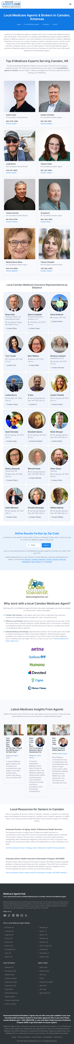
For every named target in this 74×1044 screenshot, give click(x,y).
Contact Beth (34, 365)
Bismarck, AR (43, 942)
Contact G (33, 404)
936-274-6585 (12, 268)
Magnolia (42, 559)
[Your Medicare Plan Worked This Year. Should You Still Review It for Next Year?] (14, 730)
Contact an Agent (10, 1004)
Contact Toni (11, 365)
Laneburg (34, 559)
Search (46, 545)
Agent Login (43, 967)
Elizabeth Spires (35, 432)
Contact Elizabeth (35, 441)
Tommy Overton (12, 213)
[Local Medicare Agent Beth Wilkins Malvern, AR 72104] (37, 344)
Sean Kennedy (11, 432)
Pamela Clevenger (36, 508)
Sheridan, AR (43, 938)
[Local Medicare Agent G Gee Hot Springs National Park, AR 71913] (37, 383)
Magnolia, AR (9, 935)
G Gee (30, 395)
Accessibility (47, 1037)
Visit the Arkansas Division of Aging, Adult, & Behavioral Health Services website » (36, 848)
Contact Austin (11, 124)
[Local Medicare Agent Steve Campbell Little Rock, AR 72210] (37, 303)
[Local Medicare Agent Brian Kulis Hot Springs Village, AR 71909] (14, 303)
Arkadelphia (26, 562)
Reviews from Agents (46, 982)
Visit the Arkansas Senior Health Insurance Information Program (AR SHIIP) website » (37, 873)
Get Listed (42, 989)
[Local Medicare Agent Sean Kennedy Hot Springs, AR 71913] (14, 420)
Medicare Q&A (9, 974)
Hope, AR (8, 953)
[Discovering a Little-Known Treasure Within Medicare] (60, 730)
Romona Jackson (58, 356)
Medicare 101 (9, 967)
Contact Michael (35, 478)
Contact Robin (57, 441)
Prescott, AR (9, 946)
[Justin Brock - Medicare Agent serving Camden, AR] (19, 145)
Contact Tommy (12, 222)
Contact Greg (45, 222)
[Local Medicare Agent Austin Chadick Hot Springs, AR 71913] (59, 383)
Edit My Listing (44, 971)
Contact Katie (12, 517)
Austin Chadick (57, 395)
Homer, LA (42, 931)
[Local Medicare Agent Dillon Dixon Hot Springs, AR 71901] (59, 457)
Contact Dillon (57, 480)
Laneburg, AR (9, 931)
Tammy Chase (46, 164)
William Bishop (56, 508)
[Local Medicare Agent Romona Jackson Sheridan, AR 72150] (59, 344)
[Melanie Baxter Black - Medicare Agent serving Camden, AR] (19, 243)
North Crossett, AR (45, 946)
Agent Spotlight (10, 996)
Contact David (57, 321)
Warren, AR (8, 957)
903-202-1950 (46, 219)
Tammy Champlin (47, 262)
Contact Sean (12, 441)
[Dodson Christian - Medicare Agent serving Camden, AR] (54, 96)
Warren (38, 562)
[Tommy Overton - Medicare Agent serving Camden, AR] (19, 194)
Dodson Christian (47, 115)
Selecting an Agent (11, 982)
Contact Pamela (35, 517)
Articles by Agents (10, 978)
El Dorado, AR (9, 927)
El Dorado (26, 559)
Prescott (63, 559)
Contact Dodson (46, 124)
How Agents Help (10, 971)
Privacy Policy (37, 1037)
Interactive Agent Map (12, 1000)
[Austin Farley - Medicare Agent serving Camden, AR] (19, 96)
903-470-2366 (12, 121)
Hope (33, 562)
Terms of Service (24, 1037)
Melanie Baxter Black (14, 262)
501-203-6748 (11, 219)
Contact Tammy (46, 173)
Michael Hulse (34, 469)
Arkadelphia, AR (10, 949)
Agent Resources (44, 993)
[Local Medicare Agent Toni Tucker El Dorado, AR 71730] (14, 344)
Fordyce (56, 559)
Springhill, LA (43, 927)
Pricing (41, 978)
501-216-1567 (46, 121)
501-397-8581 (46, 170)
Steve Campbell (35, 314)
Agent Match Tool (10, 985)
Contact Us (58, 1037)
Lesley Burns (11, 395)
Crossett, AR (43, 949)
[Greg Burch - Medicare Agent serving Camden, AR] (54, 194)
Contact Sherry (12, 480)
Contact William (57, 517)
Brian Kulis (10, 314)
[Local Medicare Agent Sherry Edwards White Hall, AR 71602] (14, 457)
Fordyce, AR (9, 942)
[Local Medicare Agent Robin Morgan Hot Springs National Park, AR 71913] (59, 420)
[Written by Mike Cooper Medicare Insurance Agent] (63, 742)
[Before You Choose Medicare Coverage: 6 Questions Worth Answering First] (37, 730)
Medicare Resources (11, 993)
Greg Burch (45, 213)
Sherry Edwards (12, 469)
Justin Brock (11, 164)
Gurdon (49, 559)
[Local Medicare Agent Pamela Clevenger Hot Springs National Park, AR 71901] (37, 496)
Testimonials (9, 989)
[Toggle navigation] (70, 4)
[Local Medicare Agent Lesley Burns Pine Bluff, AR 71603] (14, 383)
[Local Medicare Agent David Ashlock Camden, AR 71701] (59, 303)
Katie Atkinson (11, 508)
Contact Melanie (12, 271)
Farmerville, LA (44, 953)
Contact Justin (11, 173)
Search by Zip (44, 957)
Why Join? (42, 974)
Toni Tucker (10, 356)
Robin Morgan (56, 432)
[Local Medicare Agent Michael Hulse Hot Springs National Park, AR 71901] (37, 457)
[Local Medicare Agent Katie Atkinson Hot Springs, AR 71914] (14, 496)
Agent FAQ (42, 985)
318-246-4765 (46, 268)
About (14, 1037)
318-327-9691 (11, 170)
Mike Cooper (63, 753)
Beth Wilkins (33, 356)
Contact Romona (58, 368)
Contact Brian (12, 328)
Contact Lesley (12, 404)
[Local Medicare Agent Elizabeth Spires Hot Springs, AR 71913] (37, 420)
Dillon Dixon (55, 469)
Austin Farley (11, 115)
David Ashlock (56, 314)
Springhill (48, 562)
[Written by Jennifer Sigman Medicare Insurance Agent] (40, 742)
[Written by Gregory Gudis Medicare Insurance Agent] (17, 742)
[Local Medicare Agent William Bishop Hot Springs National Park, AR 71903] (59, 496)
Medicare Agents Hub (14, 894)
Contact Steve (34, 328)
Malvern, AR (43, 935)
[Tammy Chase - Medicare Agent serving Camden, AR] (54, 145)
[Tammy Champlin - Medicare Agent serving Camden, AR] (54, 243)
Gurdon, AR (8, 938)
